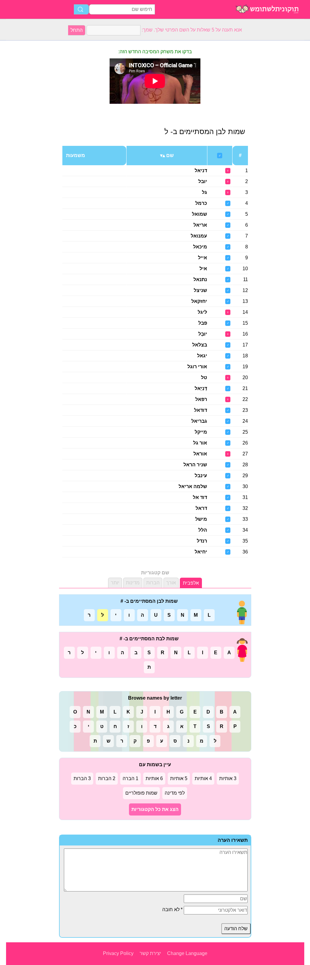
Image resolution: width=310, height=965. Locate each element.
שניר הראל (195, 464)
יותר (115, 582)
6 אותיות (154, 778)
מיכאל (200, 246)
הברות (153, 582)
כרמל (201, 203)
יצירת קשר (150, 953)
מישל (201, 519)
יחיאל (201, 551)
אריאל (200, 225)
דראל (201, 508)
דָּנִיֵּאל (201, 388)
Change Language (187, 953)
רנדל (202, 540)
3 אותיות (227, 778)
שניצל (200, 290)
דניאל (201, 170)
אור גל (200, 442)
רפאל (201, 399)
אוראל (200, 453)
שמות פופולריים (141, 793)
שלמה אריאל (193, 486)
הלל (202, 530)
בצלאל (199, 344)
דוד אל (200, 497)
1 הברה (130, 778)
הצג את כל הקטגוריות (155, 809)
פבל (202, 323)
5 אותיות (178, 778)
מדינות (133, 582)
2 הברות (106, 778)
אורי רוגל (197, 366)
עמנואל (199, 235)
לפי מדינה (175, 793)
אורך (171, 582)
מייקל (201, 432)
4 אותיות (203, 778)
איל (203, 268)
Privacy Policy (118, 953)
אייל (202, 257)
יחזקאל (199, 301)
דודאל (200, 410)
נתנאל (200, 279)
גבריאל (199, 421)
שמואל (199, 214)
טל (204, 377)
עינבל (201, 475)
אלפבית (191, 583)
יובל (202, 181)
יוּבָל (202, 333)
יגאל (202, 355)
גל (204, 192)
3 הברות (82, 778)
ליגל (202, 312)
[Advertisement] (30, 131)
